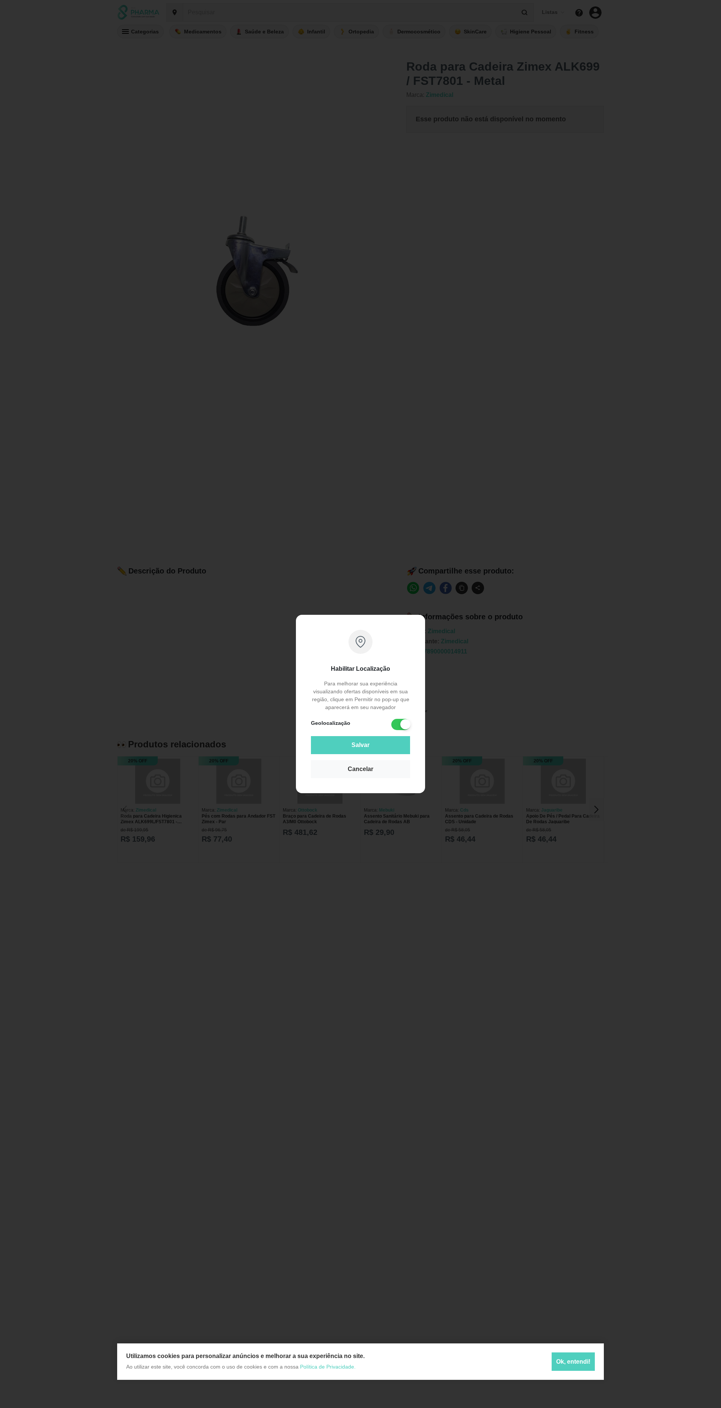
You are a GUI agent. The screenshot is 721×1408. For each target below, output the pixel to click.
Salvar (360, 745)
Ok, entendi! (573, 1361)
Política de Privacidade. (328, 1367)
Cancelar (360, 769)
